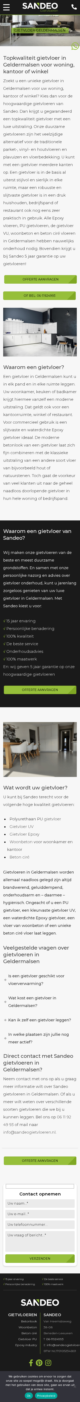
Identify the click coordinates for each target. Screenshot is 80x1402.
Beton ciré (19, 857)
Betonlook (29, 1321)
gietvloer (52, 819)
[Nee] (75, 1386)
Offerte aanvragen (41, 279)
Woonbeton (21, 842)
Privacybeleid (46, 1395)
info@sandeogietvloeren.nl (29, 1132)
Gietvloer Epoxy (24, 834)
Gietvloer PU (27, 1339)
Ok (29, 1395)
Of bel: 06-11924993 (39, 296)
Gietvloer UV (21, 826)
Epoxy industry (26, 1345)
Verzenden (40, 1259)
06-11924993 (55, 1339)
